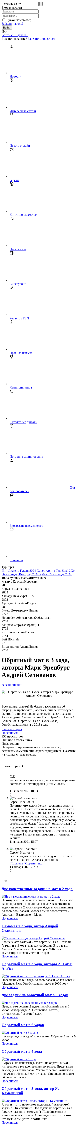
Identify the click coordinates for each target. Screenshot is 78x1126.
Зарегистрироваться (41, 38)
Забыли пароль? (12, 23)
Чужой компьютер (18, 20)
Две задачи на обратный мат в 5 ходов (35, 995)
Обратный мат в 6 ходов (23, 1025)
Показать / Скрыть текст (27, 863)
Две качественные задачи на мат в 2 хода (37, 889)
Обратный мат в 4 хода (22, 1051)
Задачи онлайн (12, 684)
